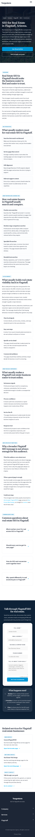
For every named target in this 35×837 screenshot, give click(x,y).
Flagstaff (16, 18)
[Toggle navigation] (32, 3)
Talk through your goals (17, 54)
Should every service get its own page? (16, 546)
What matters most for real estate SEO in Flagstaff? (16, 530)
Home (4, 18)
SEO (21, 18)
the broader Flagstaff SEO (11, 500)
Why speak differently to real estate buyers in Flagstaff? (16, 578)
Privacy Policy (17, 834)
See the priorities (17, 49)
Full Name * (17, 628)
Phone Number (17, 653)
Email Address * (17, 636)
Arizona (10, 18)
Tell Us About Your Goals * (17, 661)
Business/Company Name (17, 644)
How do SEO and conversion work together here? (16, 562)
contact (25, 502)
